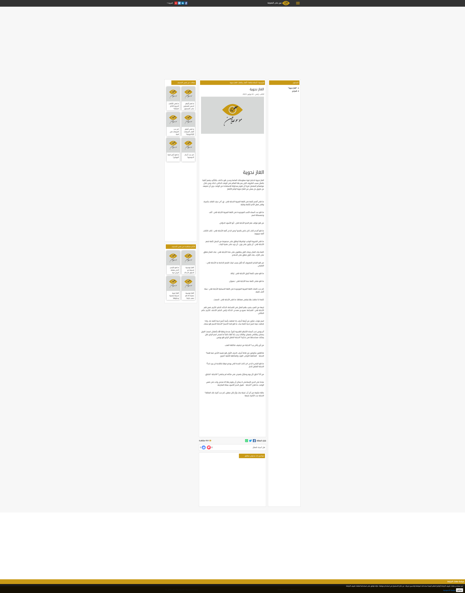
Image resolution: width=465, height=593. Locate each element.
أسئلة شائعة (252, 82)
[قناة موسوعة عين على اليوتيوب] (175, 3)
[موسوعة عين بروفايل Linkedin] (182, 3)
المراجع (294, 91)
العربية (170, 3)
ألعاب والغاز (243, 82)
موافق (459, 590)
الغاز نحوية (233, 82)
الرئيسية (261, 82)
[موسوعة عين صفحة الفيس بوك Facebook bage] (186, 3)
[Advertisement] (232, 24)
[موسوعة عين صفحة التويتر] (179, 3)
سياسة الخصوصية (449, 590)
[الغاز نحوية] (254, 440)
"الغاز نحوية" (292, 88)
